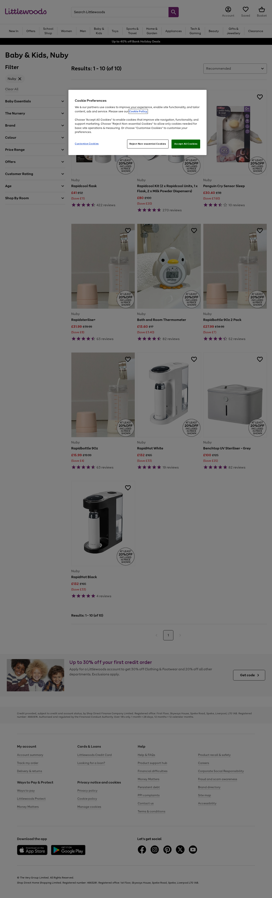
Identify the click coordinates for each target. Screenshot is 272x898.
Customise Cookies (87, 143)
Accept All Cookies (185, 143)
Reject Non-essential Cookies (147, 143)
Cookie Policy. (138, 111)
